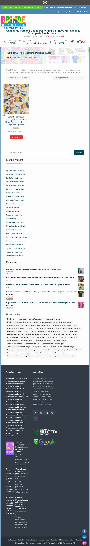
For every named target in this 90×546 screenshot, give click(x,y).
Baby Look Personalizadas (15, 174)
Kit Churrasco (11, 219)
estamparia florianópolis (40, 347)
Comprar (17, 137)
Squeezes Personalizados (15, 248)
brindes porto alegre (65, 322)
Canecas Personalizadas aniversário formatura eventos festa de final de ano (21, 503)
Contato (79, 540)
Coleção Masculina (13, 211)
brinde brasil (11, 319)
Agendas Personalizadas (15, 170)
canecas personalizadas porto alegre (64, 334)
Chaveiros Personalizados (15, 196)
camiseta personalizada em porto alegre (38, 325)
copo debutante (12, 337)
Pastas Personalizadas (14, 233)
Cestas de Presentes (13, 193)
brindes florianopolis (35, 319)
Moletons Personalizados (15, 222)
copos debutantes (71, 337)
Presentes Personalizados (15, 241)
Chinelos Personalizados (15, 204)
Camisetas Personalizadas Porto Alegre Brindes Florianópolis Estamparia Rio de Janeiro (43, 32)
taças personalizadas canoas (55, 353)
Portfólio (21, 540)
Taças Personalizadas (14, 252)
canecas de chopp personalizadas (49, 331)
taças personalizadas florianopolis (18, 356)
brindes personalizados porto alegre (45, 322)
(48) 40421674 (58, 43)
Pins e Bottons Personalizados (17, 237)
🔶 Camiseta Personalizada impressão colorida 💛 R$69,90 (65, 7)
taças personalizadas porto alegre (65, 356)
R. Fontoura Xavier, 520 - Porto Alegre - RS (60, 543)
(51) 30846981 (13, 43)
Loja (47, 540)
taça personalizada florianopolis (27, 350)
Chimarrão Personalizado (15, 200)
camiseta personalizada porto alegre (65, 325)
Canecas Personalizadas (15, 185)
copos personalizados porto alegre (18, 347)
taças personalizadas (14, 353)
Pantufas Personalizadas (15, 230)
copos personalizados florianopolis (53, 344)
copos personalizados (32, 344)
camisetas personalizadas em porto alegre (40, 328)
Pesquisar (79, 152)
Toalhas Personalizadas (14, 256)
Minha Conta (63, 540)
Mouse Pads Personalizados (16, 226)
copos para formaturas (14, 344)
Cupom (41, 540)
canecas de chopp (30, 331)
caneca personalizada (14, 331)
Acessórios (10, 167)
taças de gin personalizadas (72, 350)
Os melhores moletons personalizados (21, 471)
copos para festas (60, 340)
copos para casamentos (43, 340)
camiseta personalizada (15, 325)
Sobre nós (12, 540)
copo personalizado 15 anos (41, 337)
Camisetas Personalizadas (15, 182)
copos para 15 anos (27, 340)
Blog (72, 540)
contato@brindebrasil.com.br (37, 43)
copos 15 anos (58, 337)
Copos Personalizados (14, 215)
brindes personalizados (52, 319)
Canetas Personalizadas (15, 189)
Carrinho (54, 540)
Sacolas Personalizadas (14, 245)
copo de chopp (25, 337)
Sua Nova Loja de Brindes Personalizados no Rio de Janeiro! (21, 447)
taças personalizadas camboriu (34, 353)
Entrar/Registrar (82, 12)
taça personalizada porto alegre (50, 350)
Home (9, 57)
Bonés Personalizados (14, 178)
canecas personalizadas (15, 334)
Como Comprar (31, 540)
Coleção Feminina (12, 208)
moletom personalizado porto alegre (62, 347)
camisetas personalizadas (15, 328)
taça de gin (10, 350)
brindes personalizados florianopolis (19, 322)
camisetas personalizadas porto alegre (68, 328)
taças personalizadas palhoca (41, 356)
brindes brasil (22, 319)
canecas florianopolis (70, 331)
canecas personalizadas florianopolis (37, 334)
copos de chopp (12, 340)
